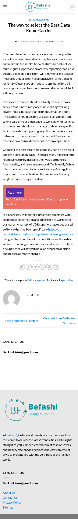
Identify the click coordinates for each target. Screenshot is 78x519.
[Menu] (5, 6)
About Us (9, 492)
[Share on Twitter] (35, 267)
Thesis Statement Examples (20, 320)
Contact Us (10, 497)
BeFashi (12, 435)
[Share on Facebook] (29, 267)
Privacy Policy (12, 502)
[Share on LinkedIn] (56, 267)
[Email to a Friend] (42, 267)
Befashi (58, 41)
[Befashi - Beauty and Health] (39, 6)
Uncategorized (39, 20)
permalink (67, 280)
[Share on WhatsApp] (22, 267)
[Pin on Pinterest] (49, 267)
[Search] (72, 7)
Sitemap (8, 507)
